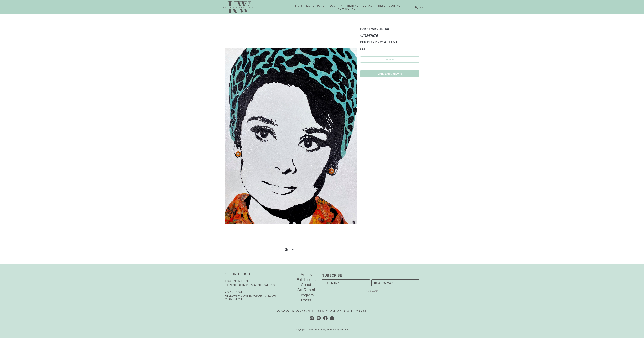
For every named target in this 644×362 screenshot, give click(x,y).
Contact (234, 299)
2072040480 (236, 292)
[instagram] (318, 318)
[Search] (416, 7)
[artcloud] (312, 318)
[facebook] (325, 318)
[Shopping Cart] (421, 7)
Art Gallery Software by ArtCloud (332, 330)
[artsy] (332, 318)
